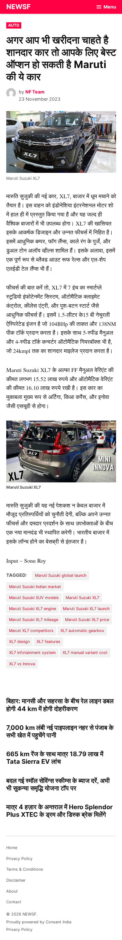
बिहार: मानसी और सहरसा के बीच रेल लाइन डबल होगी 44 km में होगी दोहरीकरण (60, 704)
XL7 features (48, 641)
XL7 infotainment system (32, 652)
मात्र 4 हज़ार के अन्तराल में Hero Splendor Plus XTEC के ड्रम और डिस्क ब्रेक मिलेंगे (59, 810)
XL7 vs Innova (22, 663)
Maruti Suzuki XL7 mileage (33, 619)
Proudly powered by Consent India (38, 922)
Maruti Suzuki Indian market (35, 586)
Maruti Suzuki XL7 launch (86, 608)
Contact (13, 902)
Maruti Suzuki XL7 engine (32, 608)
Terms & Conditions (24, 869)
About (12, 891)
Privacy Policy (19, 858)
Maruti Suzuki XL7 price (87, 619)
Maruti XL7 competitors (31, 630)
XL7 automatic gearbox (82, 630)
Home (11, 847)
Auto (13, 25)
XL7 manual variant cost (85, 652)
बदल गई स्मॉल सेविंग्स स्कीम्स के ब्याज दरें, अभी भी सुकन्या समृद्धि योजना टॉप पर (58, 784)
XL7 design (19, 641)
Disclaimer (16, 880)
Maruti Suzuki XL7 (82, 597)
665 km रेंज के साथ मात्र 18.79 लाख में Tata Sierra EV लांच (54, 757)
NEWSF (18, 7)
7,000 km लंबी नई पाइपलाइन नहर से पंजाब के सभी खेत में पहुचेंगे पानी (60, 731)
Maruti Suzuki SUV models (34, 597)
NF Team (34, 91)
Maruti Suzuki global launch (60, 575)
